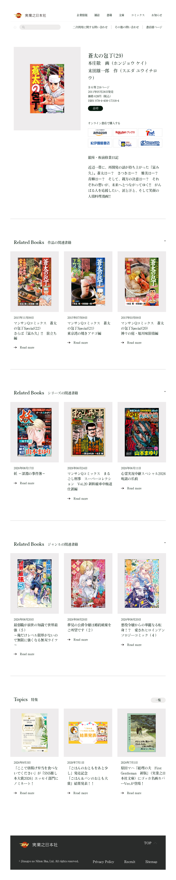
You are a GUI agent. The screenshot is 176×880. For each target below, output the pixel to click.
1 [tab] (165, 241)
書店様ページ (154, 27)
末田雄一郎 (98, 71)
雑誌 (97, 15)
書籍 (109, 15)
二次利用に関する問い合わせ (90, 27)
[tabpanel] (34, 300)
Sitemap (151, 861)
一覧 (158, 700)
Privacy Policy (103, 861)
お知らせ (156, 15)
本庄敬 (94, 63)
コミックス (138, 15)
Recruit (129, 861)
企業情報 (82, 15)
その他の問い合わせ (127, 27)
